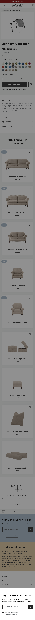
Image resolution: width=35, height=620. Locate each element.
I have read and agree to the (13, 613)
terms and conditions (12, 614)
